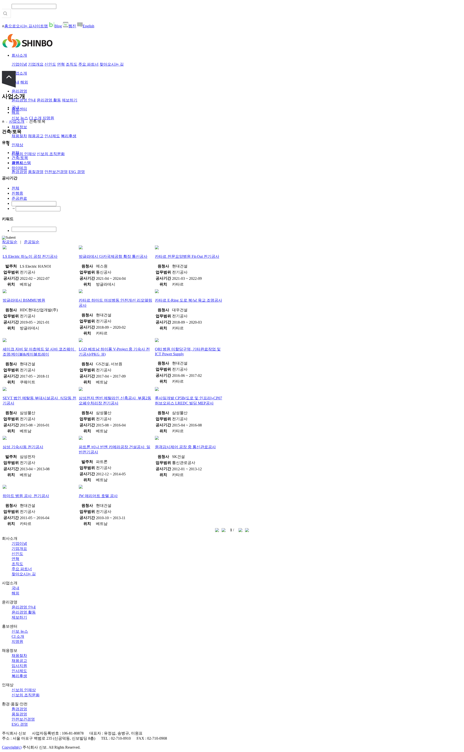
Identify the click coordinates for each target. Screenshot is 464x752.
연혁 (61, 64)
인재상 (17, 145)
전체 (15, 153)
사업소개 (19, 73)
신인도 (50, 64)
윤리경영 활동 (49, 100)
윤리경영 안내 (24, 607)
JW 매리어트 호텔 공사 (98, 496)
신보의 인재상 (24, 154)
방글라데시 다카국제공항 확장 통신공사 (113, 256)
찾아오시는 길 (112, 64)
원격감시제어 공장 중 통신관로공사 (185, 447)
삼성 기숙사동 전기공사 (23, 447)
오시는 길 (24, 26)
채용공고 (36, 136)
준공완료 (19, 198)
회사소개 (19, 55)
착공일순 (9, 242)
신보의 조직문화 (51, 154)
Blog (58, 26)
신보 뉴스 (20, 118)
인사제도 (52, 136)
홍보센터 (19, 109)
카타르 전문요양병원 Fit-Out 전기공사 (187, 256)
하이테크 (19, 168)
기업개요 (36, 64)
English (88, 26)
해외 (24, 82)
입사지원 (19, 666)
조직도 (71, 64)
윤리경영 (19, 91)
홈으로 (10, 26)
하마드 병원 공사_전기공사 (26, 496)
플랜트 (17, 163)
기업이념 (19, 64)
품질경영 (36, 172)
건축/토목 (20, 158)
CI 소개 (35, 118)
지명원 (48, 118)
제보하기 (69, 100)
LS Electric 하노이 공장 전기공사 (30, 256)
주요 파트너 (88, 64)
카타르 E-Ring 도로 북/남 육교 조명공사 (188, 300)
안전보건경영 (56, 172)
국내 (15, 107)
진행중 (17, 193)
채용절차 (19, 136)
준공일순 (31, 242)
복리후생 (68, 136)
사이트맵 (40, 26)
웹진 (72, 26)
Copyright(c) (12, 747)
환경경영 (19, 172)
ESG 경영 (77, 172)
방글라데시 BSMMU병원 (24, 300)
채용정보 (19, 127)
